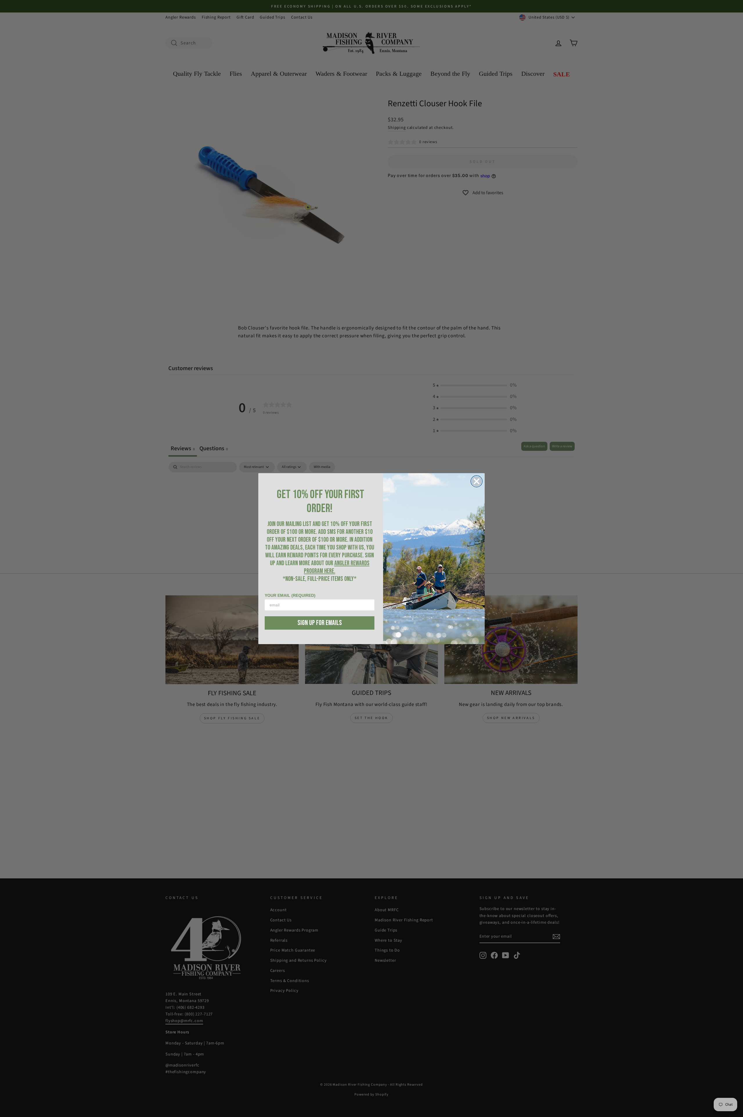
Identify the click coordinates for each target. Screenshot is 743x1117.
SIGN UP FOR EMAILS (319, 623)
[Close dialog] (476, 481)
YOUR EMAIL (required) (290, 595)
